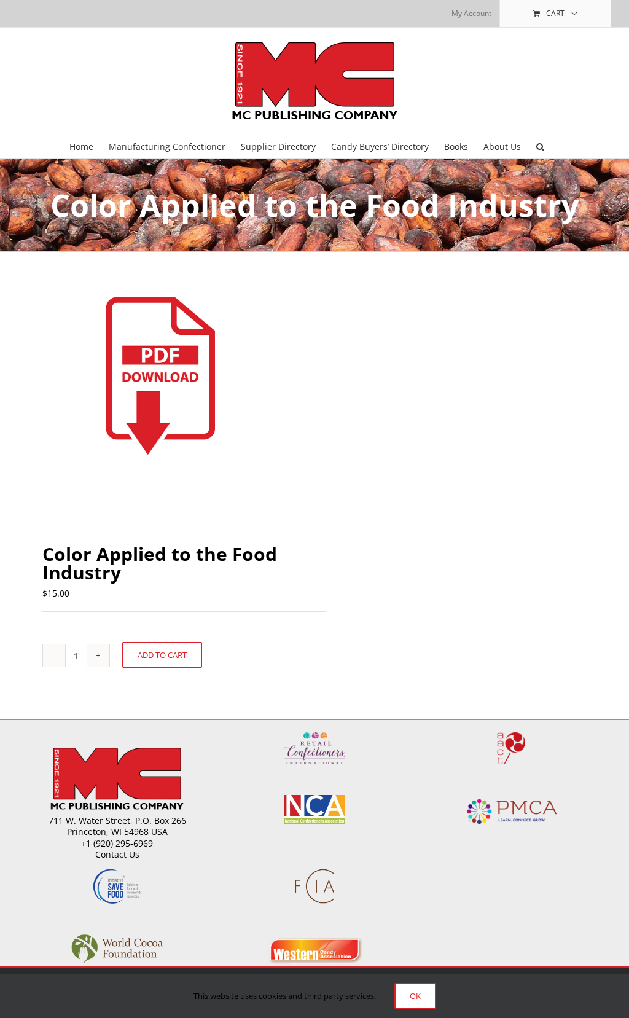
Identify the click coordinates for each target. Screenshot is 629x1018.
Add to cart (162, 654)
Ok (415, 995)
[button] (540, 145)
